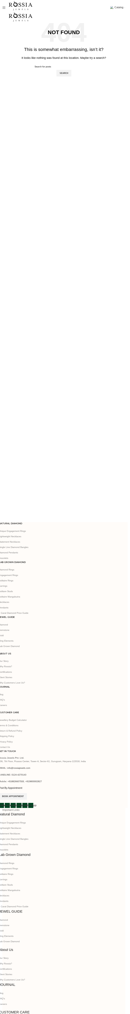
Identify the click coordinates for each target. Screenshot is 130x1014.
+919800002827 (33, 781)
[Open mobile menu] (4, 7)
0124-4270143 (19, 774)
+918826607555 (16, 781)
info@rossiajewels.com (18, 768)
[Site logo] (20, 5)
